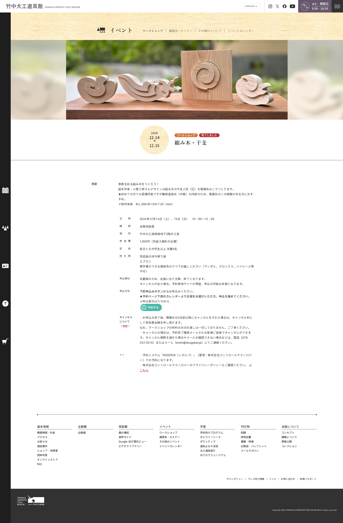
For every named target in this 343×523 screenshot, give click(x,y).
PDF (125, 326)
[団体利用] (5, 228)
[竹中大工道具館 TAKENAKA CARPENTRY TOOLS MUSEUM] (43, 6)
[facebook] (284, 6)
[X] (277, 6)
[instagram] (270, 6)
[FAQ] (5, 303)
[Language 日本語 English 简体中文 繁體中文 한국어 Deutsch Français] (251, 6)
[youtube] (292, 6)
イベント (121, 30)
